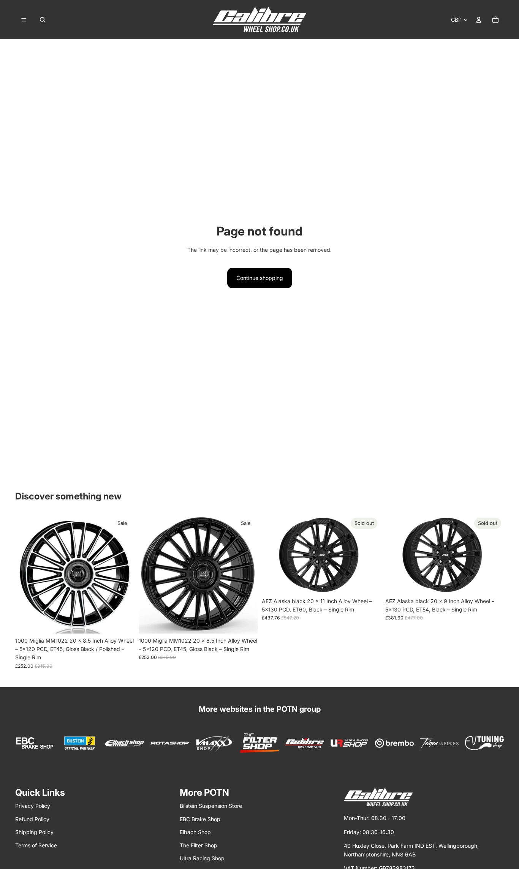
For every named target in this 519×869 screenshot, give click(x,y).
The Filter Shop (198, 845)
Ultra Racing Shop (202, 858)
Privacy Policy (32, 806)
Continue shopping (259, 278)
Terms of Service (36, 845)
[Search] (42, 19)
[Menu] (24, 19)
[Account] (478, 19)
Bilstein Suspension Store (211, 806)
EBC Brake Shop (200, 819)
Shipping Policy (34, 832)
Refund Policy (32, 819)
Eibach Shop (195, 832)
